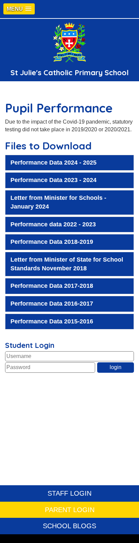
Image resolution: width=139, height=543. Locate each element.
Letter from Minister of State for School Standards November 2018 (66, 264)
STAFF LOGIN (69, 493)
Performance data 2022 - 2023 (53, 224)
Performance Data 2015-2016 (51, 321)
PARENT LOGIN (69, 509)
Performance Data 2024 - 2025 (53, 162)
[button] (19, 8)
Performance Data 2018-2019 (51, 241)
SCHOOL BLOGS (69, 526)
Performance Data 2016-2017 (51, 303)
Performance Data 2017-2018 (51, 285)
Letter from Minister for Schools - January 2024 (58, 202)
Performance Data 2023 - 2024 (53, 180)
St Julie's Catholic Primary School (69, 72)
